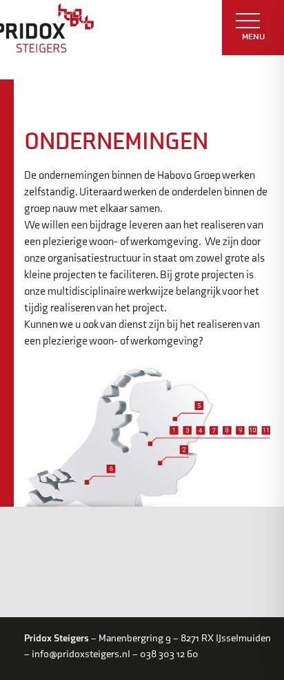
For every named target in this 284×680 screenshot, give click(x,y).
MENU (253, 36)
